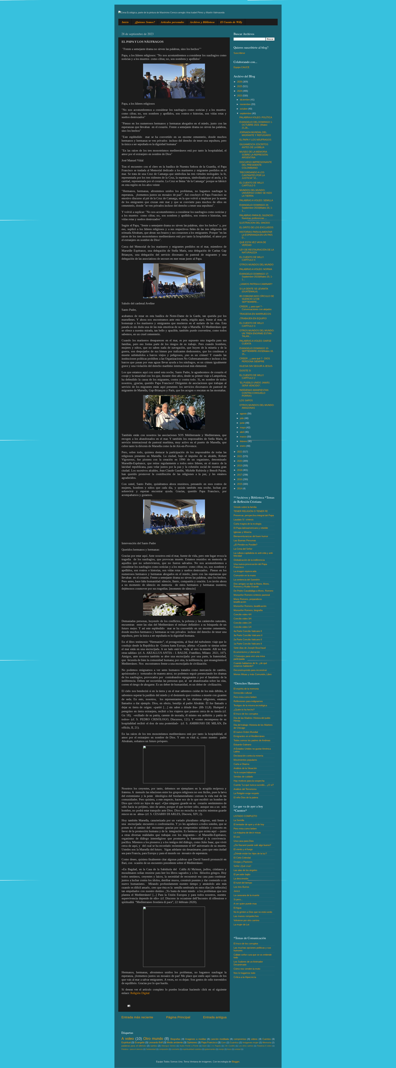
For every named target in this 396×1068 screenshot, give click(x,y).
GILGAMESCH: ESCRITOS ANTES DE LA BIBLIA (253, 145)
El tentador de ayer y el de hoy (249, 824)
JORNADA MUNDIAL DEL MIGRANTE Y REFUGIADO (255, 133)
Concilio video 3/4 (242, 618)
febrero (244, 441)
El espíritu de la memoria (246, 688)
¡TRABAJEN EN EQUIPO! (253, 318)
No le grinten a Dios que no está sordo (253, 912)
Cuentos (266, 1039)
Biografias (175, 1039)
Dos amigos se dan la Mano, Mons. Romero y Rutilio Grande (251, 585)
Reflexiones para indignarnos (248, 701)
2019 (240, 465)
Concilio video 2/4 (242, 622)
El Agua (237, 907)
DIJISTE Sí (245, 370)
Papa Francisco (209, 1042)
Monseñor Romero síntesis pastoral (252, 595)
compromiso (240, 1039)
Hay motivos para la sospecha (249, 780)
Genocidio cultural (243, 693)
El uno (237, 836)
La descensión (241, 878)
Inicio (125, 22)
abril (242, 432)
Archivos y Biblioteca (202, 22)
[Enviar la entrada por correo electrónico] (128, 1005)
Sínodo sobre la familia (245, 507)
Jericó (237, 891)
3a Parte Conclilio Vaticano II (248, 635)
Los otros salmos (246, 1046)
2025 (240, 86)
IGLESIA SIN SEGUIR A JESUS (255, 366)
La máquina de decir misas (247, 832)
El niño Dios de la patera (246, 797)
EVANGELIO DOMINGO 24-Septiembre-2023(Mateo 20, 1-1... (256, 208)
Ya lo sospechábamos (245, 772)
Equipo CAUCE (241, 67)
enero (243, 446)
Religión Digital (139, 993)
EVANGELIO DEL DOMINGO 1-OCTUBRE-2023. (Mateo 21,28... (256, 125)
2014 (240, 488)
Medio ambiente (175, 1042)
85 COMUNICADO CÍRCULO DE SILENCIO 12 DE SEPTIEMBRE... (256, 299)
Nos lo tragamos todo (244, 973)
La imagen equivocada (245, 571)
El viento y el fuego (243, 849)
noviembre (245, 104)
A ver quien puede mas (245, 903)
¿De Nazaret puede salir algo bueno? (252, 845)
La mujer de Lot (241, 924)
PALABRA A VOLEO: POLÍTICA (255, 117)
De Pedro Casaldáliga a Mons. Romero (253, 590)
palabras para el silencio (133, 1046)
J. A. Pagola (215, 1046)
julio (242, 418)
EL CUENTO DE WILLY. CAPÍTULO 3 (251, 324)
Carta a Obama (241, 764)
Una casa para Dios (244, 841)
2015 (240, 484)
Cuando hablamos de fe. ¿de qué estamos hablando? (250, 664)
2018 (240, 470)
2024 (240, 91)
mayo (243, 427)
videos (254, 1039)
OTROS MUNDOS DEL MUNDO (256, 264)
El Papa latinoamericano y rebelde (251, 528)
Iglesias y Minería (242, 532)
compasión (163, 1049)
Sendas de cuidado (243, 776)
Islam (204, 1046)
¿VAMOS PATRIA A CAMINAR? (255, 284)
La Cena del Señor (243, 548)
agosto (243, 413)
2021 (240, 456)
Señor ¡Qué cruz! (242, 866)
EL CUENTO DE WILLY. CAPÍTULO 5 (251, 184)
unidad (238, 1049)
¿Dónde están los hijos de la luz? (250, 853)
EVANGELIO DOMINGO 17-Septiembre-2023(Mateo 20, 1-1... (256, 276)
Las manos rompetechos (246, 916)
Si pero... (238, 899)
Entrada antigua (215, 1017)
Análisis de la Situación (245, 768)
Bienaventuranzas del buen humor (251, 536)
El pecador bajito (242, 874)
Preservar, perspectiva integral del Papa (254, 515)
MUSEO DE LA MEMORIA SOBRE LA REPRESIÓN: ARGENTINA (253, 154)
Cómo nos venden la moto (247, 968)
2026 (240, 81)
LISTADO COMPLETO (245, 816)
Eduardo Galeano (242, 744)
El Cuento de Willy (231, 22)
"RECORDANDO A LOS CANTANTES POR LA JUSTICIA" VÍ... (252, 175)
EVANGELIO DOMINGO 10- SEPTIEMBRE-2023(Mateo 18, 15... (256, 351)
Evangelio (140, 1042)
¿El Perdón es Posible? (245, 544)
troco (229, 1049)
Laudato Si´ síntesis (244, 519)
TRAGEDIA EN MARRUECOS (255, 314)
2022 (240, 451)
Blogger (235, 1061)
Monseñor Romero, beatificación (250, 606)
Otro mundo (153, 1038)
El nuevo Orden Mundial (246, 732)
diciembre (245, 99)
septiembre (246, 113)
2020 (240, 461)
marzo (243, 436)
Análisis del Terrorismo (245, 789)
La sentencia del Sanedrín (247, 579)
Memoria (267, 1042)
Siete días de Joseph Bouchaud (250, 647)
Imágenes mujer (250, 1042)
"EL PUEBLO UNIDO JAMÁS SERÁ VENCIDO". (254, 384)
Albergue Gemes (168, 1046)
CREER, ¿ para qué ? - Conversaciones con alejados (255, 308)
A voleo (127, 1038)
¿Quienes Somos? (144, 22)
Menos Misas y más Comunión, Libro (252, 674)
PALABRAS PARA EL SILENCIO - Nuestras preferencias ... (256, 216)
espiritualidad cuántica (192, 1049)
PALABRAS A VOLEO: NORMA (255, 269)
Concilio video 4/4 (242, 614)
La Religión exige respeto (246, 793)
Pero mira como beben (245, 697)
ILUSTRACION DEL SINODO (254, 222)
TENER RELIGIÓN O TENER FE (251, 511)
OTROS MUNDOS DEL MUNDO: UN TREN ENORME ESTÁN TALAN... (256, 333)
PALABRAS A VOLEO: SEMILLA (256, 200)
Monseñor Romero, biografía (248, 610)
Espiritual (126, 1042)
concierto (175, 1049)
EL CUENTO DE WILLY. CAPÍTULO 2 (251, 376)
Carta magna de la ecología (247, 523)
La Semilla (239, 820)
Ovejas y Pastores (243, 861)
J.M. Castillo (229, 1046)
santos (153, 1046)
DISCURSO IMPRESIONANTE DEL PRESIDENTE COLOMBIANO (255, 165)
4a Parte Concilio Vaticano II (248, 631)
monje (221, 1049)
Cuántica (234, 1042)
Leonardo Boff (156, 1042)
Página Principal (178, 1017)
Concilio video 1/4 (242, 627)
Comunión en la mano (245, 575)
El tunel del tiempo (243, 882)
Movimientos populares (245, 760)
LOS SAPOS (246, 400)
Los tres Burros (241, 887)
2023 (240, 95)
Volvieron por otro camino (246, 920)
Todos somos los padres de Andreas (252, 740)
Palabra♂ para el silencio (132, 1049)
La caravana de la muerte (246, 895)
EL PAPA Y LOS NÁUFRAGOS (255, 139)
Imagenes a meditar (195, 1039)
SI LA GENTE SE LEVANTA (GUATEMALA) (253, 290)
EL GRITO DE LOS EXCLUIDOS (256, 227)
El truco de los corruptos (246, 713)
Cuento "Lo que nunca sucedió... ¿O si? (254, 785)
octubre (244, 108)
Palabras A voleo (264, 1046)
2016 (240, 479)
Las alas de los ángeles (245, 870)
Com (223, 1042)
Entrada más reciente (137, 1017)
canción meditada (220, 1039)
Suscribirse (239, 53)
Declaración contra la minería (248, 755)
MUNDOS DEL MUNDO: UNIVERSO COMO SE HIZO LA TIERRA (255, 193)
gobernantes (210, 1049)
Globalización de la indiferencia (249, 560)
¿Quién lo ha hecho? (244, 709)
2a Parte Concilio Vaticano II (248, 639)
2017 (240, 474)
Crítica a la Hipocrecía (245, 977)
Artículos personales (172, 22)
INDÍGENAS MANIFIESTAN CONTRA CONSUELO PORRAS (253, 393)
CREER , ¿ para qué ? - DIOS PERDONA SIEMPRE (254, 360)
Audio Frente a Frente (189, 1046)
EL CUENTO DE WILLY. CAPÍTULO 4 (251, 258)
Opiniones (192, 1042)
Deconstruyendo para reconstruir (250, 670)
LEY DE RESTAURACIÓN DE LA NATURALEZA (256, 251)
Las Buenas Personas (245, 540)
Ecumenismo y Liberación (247, 652)
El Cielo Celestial (242, 857)
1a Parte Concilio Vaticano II (248, 643)
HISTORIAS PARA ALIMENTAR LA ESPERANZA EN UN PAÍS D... (256, 235)
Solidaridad (151, 1049)
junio (242, 423)
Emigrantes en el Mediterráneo (249, 736)
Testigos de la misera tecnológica (250, 705)
